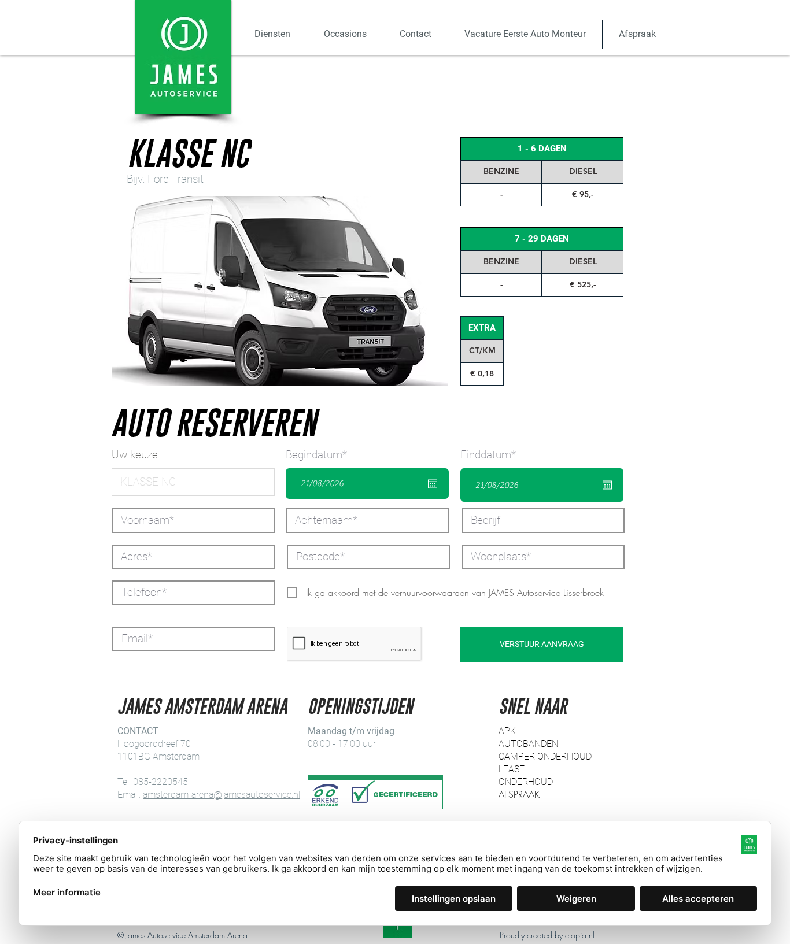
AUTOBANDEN (528, 743)
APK (507, 730)
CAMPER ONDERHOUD (545, 756)
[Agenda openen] (432, 483)
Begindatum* (323, 454)
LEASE (512, 769)
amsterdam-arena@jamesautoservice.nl (221, 794)
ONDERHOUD (526, 781)
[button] (272, 34)
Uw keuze (135, 454)
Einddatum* (494, 454)
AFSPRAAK (519, 794)
